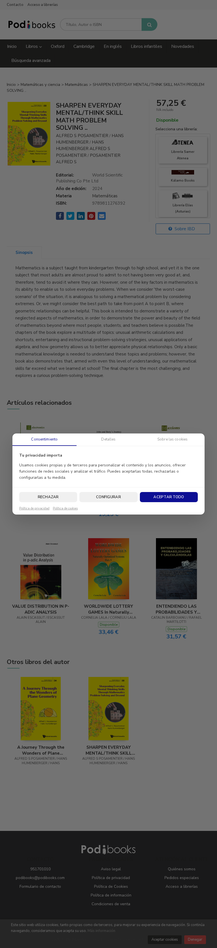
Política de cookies (65, 509)
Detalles (108, 439)
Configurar (108, 497)
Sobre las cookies (172, 439)
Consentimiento (44, 439)
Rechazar (48, 497)
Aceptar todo (168, 497)
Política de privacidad (34, 509)
